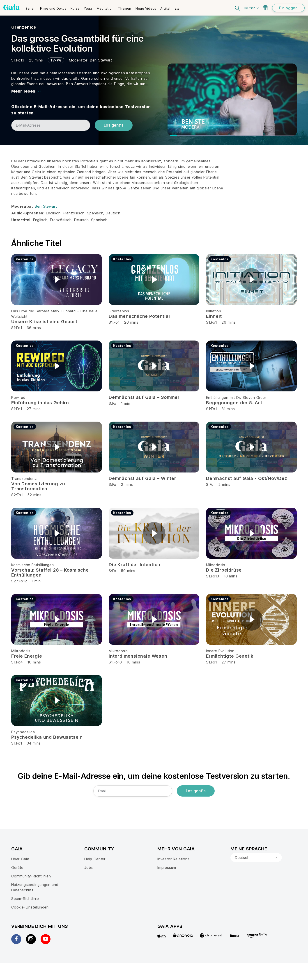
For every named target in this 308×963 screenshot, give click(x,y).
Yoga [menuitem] (88, 8)
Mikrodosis (215, 565)
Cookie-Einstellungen (30, 907)
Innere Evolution (220, 651)
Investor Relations (173, 859)
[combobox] (256, 857)
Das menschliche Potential (139, 316)
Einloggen (288, 8)
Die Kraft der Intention (134, 564)
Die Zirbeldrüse (224, 570)
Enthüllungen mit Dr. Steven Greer (236, 397)
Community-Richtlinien (31, 876)
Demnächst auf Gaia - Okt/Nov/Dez (246, 478)
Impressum (166, 867)
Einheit (214, 316)
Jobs (88, 867)
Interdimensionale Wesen (138, 656)
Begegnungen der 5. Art (234, 402)
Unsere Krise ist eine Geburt (44, 321)
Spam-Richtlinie (25, 898)
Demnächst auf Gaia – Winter (142, 478)
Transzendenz (24, 478)
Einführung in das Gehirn (40, 402)
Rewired (18, 397)
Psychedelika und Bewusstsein (47, 737)
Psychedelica (23, 732)
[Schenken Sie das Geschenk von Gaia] (265, 7)
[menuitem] (30, 7)
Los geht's (114, 125)
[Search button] (238, 8)
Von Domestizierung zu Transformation (38, 486)
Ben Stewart (101, 60)
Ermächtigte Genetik (229, 656)
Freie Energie (26, 656)
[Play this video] (56, 279)
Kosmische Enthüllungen (32, 565)
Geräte (17, 867)
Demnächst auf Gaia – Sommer (144, 397)
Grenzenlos (23, 27)
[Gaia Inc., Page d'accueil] (11, 7)
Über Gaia (20, 859)
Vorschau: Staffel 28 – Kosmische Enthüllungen (50, 572)
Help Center (95, 859)
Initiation (213, 311)
